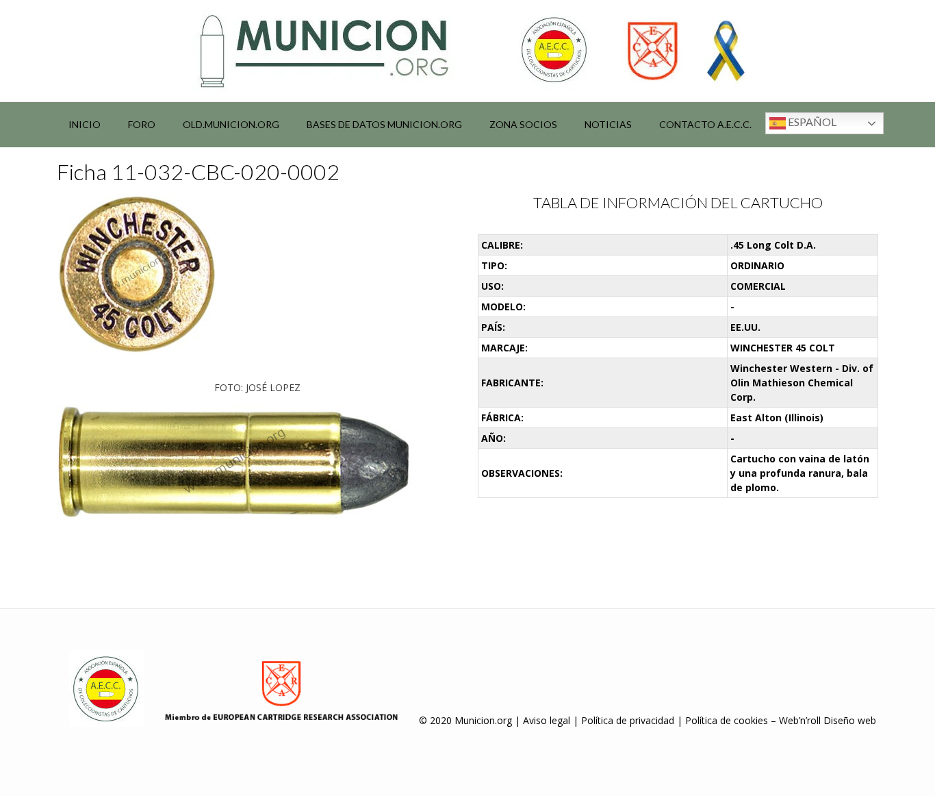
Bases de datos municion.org (384, 124)
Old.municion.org (231, 124)
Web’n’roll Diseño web (827, 720)
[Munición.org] (467, 50)
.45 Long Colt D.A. (773, 244)
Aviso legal (546, 720)
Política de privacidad (627, 720)
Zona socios (523, 124)
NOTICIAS (608, 124)
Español (811, 121)
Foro (141, 124)
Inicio (84, 124)
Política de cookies (726, 720)
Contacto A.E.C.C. (705, 124)
